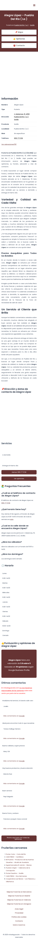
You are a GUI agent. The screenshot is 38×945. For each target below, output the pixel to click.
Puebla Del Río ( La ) (21, 25)
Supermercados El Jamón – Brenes (19, 865)
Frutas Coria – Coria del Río (16, 854)
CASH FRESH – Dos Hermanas (16, 876)
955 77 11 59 (5, 503)
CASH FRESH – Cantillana (14, 857)
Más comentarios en (14, 716)
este (11, 519)
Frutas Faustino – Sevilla (14, 873)
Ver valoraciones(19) (9, 144)
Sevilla (32, 25)
